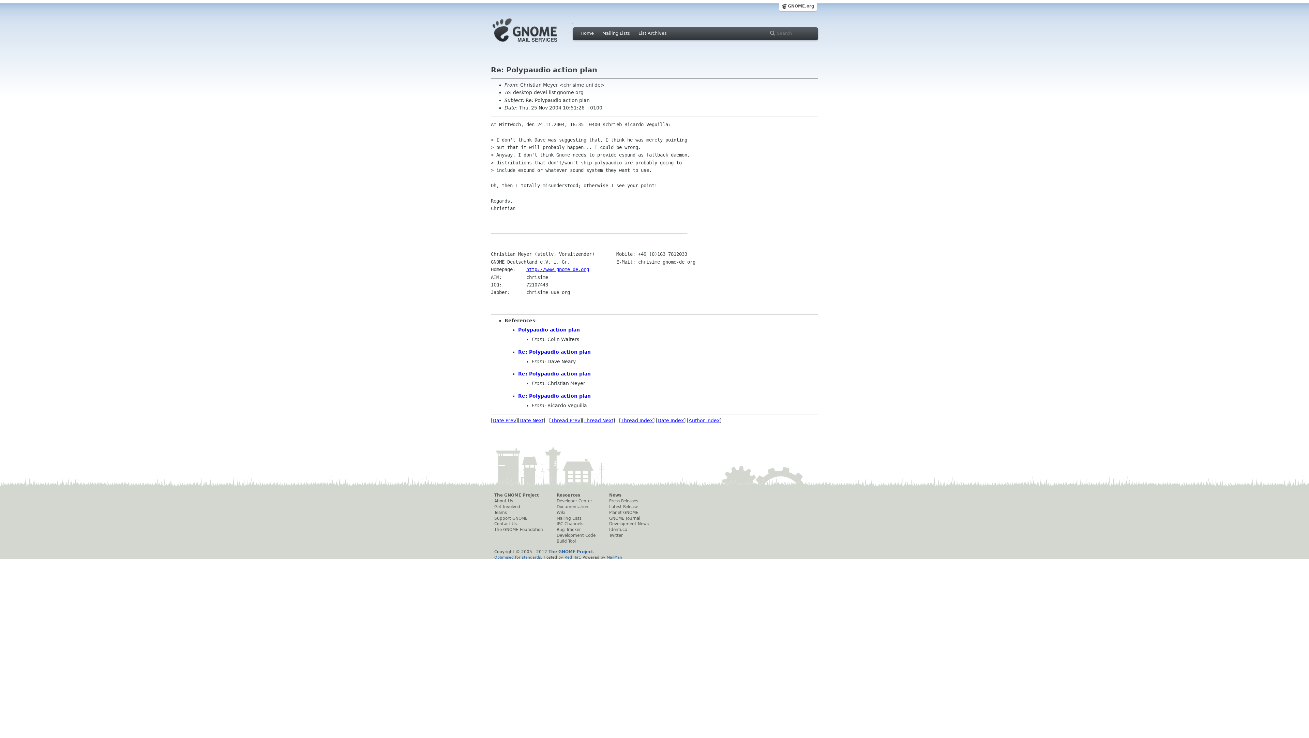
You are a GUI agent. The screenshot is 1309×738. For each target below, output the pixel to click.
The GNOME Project (516, 495)
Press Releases (623, 501)
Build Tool (566, 541)
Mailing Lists (616, 33)
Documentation (572, 506)
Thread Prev (565, 420)
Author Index (704, 420)
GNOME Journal (624, 518)
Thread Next (598, 420)
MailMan (614, 557)
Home (587, 33)
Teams (500, 512)
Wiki (561, 512)
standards (531, 557)
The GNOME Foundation (518, 529)
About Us (503, 501)
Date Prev (504, 420)
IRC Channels (570, 523)
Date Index (671, 420)
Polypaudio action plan (549, 330)
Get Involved (507, 506)
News (615, 495)
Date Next (531, 420)
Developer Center (574, 501)
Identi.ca (618, 529)
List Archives (652, 33)
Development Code (576, 535)
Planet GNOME (623, 512)
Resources (568, 495)
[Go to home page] (535, 44)
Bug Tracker (569, 529)
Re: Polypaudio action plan (554, 352)
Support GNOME (511, 518)
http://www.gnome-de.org (557, 269)
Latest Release (623, 506)
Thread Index (637, 420)
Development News (629, 523)
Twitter (616, 535)
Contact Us (505, 523)
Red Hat (572, 557)
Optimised (504, 557)
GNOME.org (801, 6)
